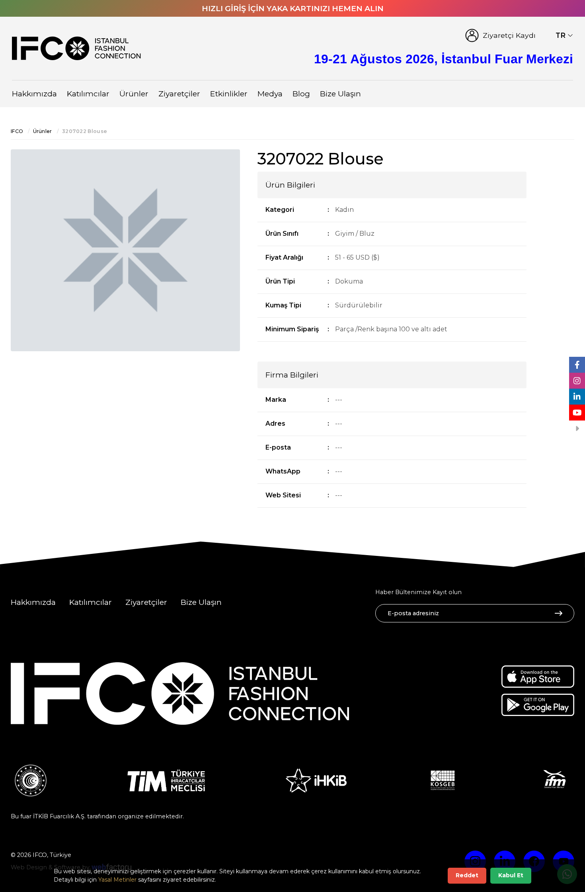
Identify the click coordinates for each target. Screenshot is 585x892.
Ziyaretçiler (179, 93)
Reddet (467, 875)
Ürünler (133, 93)
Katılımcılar (88, 93)
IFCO (17, 131)
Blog (301, 93)
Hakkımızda (34, 93)
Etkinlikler (229, 93)
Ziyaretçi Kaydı (509, 35)
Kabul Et (510, 875)
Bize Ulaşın (340, 93)
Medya (270, 93)
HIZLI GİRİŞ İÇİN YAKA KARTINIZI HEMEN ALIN (293, 8)
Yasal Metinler (117, 879)
